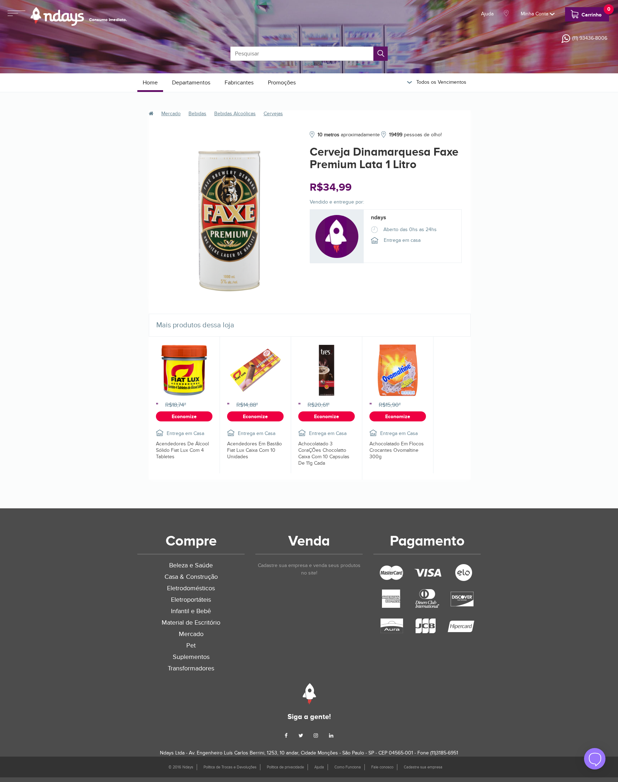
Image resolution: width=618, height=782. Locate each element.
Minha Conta (535, 14)
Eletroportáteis (191, 599)
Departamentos (191, 82)
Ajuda (487, 14)
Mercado (171, 114)
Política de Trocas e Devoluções (229, 767)
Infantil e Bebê (191, 611)
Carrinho (594, 12)
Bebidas (197, 114)
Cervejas (273, 114)
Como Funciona (347, 767)
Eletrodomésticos (191, 588)
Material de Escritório (191, 622)
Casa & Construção (191, 577)
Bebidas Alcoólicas (235, 114)
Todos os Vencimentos (440, 82)
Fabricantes (239, 82)
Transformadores (191, 668)
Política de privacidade (285, 767)
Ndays (309, 693)
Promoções (282, 82)
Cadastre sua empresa (423, 767)
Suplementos (191, 657)
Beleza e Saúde (191, 565)
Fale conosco (382, 767)
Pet (191, 645)
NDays (57, 16)
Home (150, 82)
